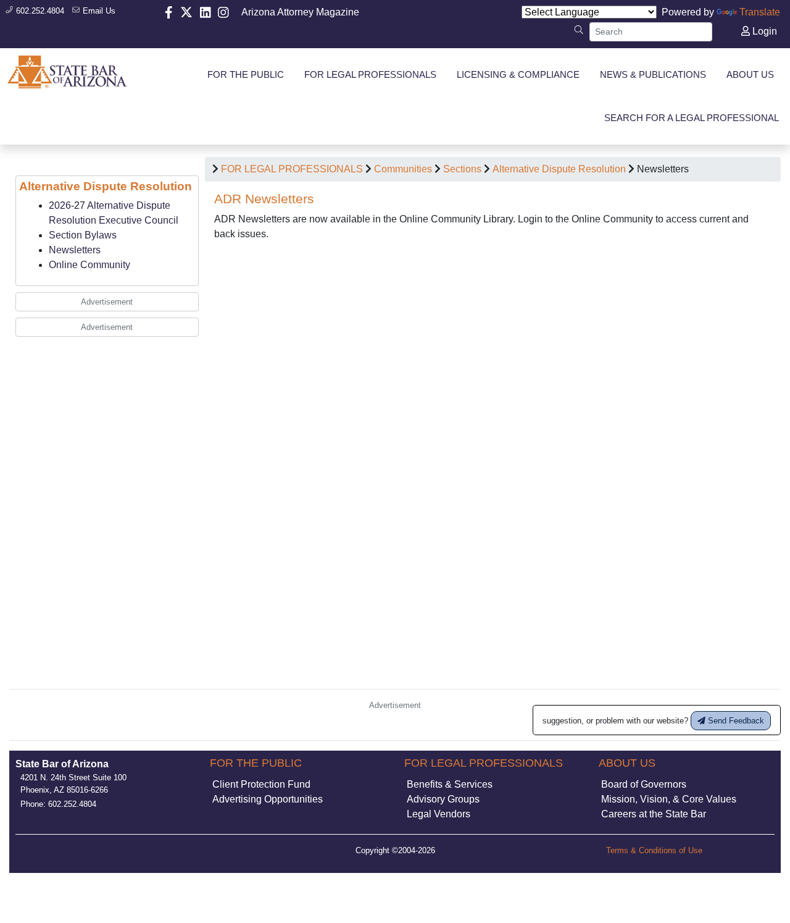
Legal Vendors (438, 814)
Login (763, 31)
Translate (759, 12)
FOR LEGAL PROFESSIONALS (292, 169)
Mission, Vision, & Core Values (668, 799)
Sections (462, 169)
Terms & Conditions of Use (654, 850)
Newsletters (75, 250)
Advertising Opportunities (267, 799)
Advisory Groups (443, 799)
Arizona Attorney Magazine (300, 12)
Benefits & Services (450, 784)
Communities (403, 169)
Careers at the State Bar (653, 814)
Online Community (89, 264)
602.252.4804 (39, 10)
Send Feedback (734, 720)
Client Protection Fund (261, 784)
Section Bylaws (83, 235)
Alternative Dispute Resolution (559, 169)
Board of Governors (643, 784)
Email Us (97, 10)
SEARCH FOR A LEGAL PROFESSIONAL (691, 117)
